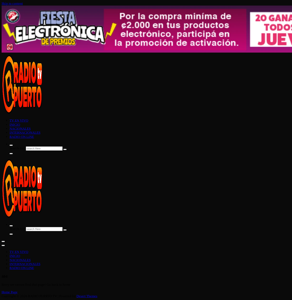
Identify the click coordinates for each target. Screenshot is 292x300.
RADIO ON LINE (22, 137)
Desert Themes (86, 296)
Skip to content (12, 3)
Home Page (9, 292)
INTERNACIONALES (25, 133)
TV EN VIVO (19, 120)
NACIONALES (20, 129)
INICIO (15, 125)
